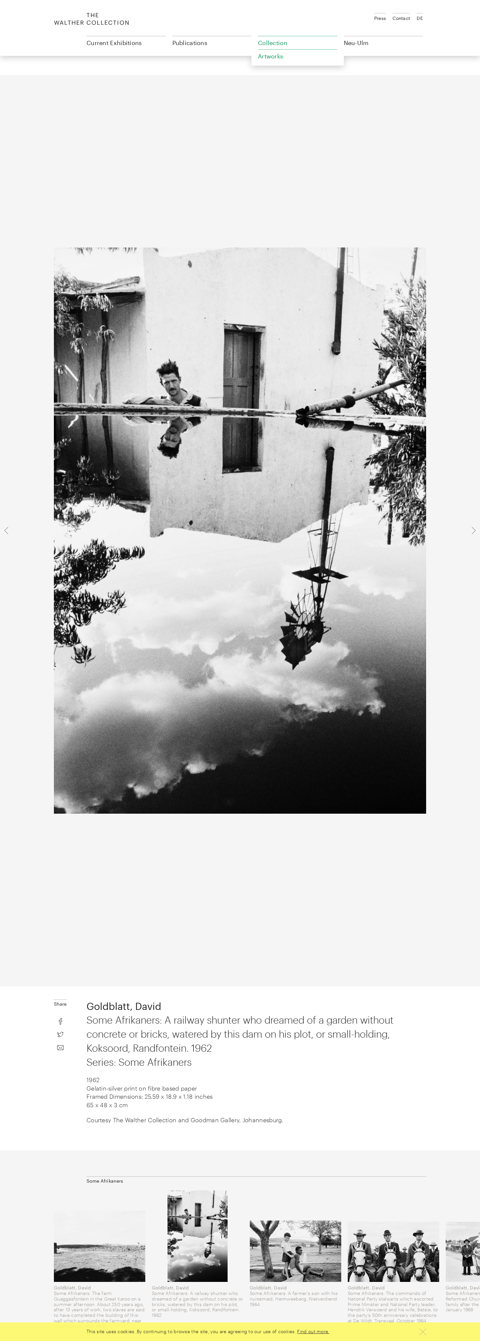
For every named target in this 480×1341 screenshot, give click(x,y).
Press (380, 18)
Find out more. (313, 1331)
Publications (190, 42)
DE (420, 18)
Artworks (270, 56)
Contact (401, 18)
